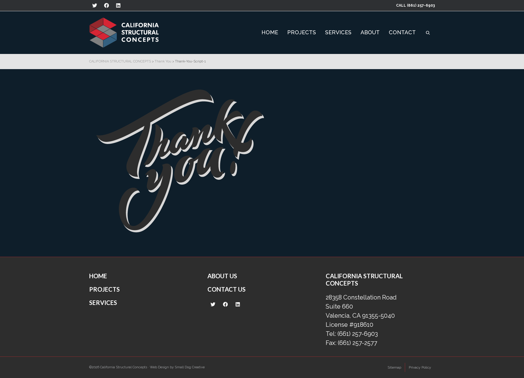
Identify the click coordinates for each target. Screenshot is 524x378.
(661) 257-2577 (357, 342)
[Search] (428, 32)
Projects (104, 289)
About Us (222, 275)
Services (103, 302)
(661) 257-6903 (421, 5)
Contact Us (226, 289)
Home (98, 275)
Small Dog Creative (190, 367)
